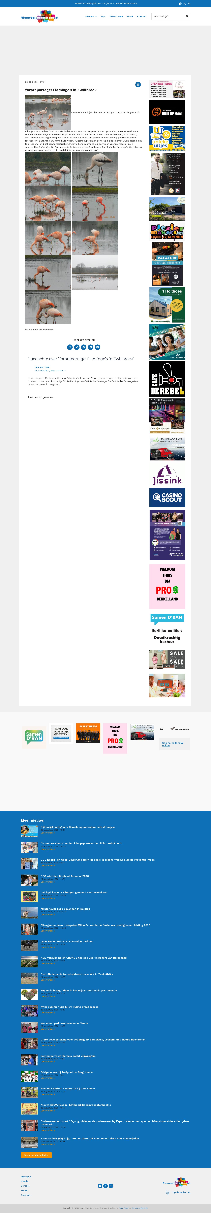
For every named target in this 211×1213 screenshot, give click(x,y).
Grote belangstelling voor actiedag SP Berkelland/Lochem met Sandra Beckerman (93, 1039)
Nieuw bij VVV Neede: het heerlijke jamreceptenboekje (76, 1104)
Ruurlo (24, 1190)
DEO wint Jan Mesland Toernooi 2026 (65, 876)
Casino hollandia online (172, 744)
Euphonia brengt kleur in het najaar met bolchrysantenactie (79, 990)
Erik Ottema (42, 367)
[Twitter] (184, 3)
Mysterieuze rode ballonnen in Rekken (65, 908)
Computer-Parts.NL (140, 1208)
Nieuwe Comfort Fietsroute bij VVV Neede (68, 1088)
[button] (138, 84)
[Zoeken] (187, 16)
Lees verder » (48, 832)
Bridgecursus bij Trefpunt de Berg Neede (67, 1072)
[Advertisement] (105, 53)
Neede (24, 1181)
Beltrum (25, 1195)
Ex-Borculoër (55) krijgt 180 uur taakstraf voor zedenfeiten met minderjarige (90, 1138)
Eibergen (26, 1176)
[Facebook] (180, 3)
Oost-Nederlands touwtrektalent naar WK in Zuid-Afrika (77, 974)
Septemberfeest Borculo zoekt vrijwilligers (68, 1055)
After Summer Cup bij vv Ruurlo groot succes (69, 1006)
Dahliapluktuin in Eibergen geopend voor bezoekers (74, 892)
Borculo (25, 1185)
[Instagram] (189, 3)
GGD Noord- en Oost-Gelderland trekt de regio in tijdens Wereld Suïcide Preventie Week (98, 859)
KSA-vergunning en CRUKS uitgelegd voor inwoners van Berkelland (84, 957)
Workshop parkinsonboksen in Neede (64, 1023)
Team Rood (123, 1208)
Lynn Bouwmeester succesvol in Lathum (67, 941)
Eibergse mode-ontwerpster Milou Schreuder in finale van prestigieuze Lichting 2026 (95, 925)
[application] (95, 16)
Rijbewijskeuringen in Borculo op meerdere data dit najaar (78, 826)
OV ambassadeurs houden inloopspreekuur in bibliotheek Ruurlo (81, 843)
